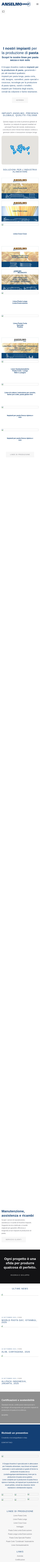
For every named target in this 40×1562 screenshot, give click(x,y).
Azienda (20, 100)
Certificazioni (20, 1560)
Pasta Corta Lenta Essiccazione (20, 1530)
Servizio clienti (14, 1239)
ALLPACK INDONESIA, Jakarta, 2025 (14, 1382)
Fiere (20, 1317)
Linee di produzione (20, 454)
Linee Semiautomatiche (20, 1545)
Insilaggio (20, 1527)
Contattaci (7, 1442)
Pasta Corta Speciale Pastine (20, 1538)
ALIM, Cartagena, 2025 (16, 1352)
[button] (37, 4)
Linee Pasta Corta (20, 1515)
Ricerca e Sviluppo (20, 1275)
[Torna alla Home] (16, 4)
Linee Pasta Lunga (20, 1519)
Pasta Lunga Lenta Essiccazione (20, 1534)
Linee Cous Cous (20, 1523)
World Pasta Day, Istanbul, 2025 (19, 1321)
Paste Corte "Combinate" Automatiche (20, 1541)
